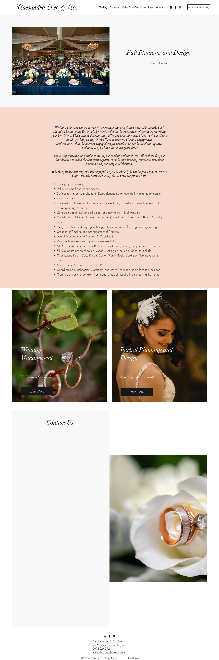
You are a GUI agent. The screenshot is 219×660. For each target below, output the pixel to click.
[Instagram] (171, 7)
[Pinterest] (179, 7)
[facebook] (175, 7)
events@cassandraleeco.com (109, 652)
